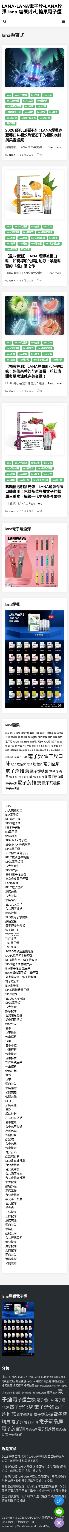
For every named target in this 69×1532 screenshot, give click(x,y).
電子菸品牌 (40, 777)
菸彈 (55, 1393)
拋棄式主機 (20, 757)
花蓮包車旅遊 (13, 1118)
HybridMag (43, 1526)
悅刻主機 (40, 746)
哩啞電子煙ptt (36, 742)
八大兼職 (11, 896)
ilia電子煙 (11, 831)
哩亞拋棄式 (55, 1377)
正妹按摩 (11, 1212)
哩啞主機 (25, 733)
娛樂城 (9, 1139)
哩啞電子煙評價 (51, 742)
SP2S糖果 (11, 994)
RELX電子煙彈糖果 (17, 857)
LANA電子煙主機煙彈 (19, 955)
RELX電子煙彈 (14, 887)
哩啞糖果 (32, 737)
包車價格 (11, 1037)
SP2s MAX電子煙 (16, 840)
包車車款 (11, 1045)
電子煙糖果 (39, 771)
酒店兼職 (11, 891)
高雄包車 (11, 1131)
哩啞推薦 (13, 737)
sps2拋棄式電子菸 (16, 853)
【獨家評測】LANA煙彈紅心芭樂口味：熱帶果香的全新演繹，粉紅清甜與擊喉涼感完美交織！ (34, 371)
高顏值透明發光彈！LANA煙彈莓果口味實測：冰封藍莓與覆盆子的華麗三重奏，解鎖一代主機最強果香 (34, 491)
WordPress (23, 1526)
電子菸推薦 (29, 783)
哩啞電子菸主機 (23, 746)
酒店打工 (11, 1229)
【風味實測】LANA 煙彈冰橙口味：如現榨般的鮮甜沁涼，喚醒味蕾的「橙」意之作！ (33, 261)
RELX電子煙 (12, 819)
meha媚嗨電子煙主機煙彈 (21, 972)
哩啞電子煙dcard (21, 742)
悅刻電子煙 (41, 750)
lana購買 (53, 112)
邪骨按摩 (11, 1182)
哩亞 (46, 1377)
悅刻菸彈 (23, 750)
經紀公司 (11, 1024)
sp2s (8, 806)
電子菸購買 (12, 788)
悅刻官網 (56, 1386)
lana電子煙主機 (28, 118)
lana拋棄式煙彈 (14, 106)
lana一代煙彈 (21, 95)
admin (12, 154)
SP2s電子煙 (12, 849)
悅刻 (34, 746)
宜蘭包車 (11, 1135)
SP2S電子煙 (13, 823)
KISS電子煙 (12, 827)
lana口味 (48, 95)
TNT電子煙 (12, 934)
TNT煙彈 (10, 938)
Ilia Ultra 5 (22, 1377)
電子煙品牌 (18, 764)
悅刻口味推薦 (51, 746)
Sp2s (41, 1377)
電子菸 (13, 777)
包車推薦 (11, 1032)
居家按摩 (11, 1246)
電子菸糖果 (51, 783)
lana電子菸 (45, 118)
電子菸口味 (25, 777)
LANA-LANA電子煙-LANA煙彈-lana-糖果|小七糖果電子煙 (32, 9)
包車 (8, 1028)
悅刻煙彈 (14, 750)
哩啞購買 (52, 737)
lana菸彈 (41, 112)
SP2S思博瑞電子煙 (17, 990)
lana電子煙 (12, 118)
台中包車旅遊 (13, 1126)
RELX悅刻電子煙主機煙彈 (21, 960)
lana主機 (35, 95)
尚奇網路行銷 (13, 1019)
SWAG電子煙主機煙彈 (19, 951)
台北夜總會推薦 (15, 1178)
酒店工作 (11, 1190)
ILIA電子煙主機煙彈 (17, 968)
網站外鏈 (11, 1113)
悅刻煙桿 (8, 1393)
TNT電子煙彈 (13, 1062)
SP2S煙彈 (11, 870)
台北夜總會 (12, 1165)
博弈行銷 (11, 1152)
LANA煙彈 (11, 883)
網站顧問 (11, 836)
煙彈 (49, 1392)
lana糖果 (29, 112)
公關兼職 (11, 1096)
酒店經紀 (11, 900)
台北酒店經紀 (13, 908)
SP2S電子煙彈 (14, 861)
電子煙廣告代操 (15, 925)
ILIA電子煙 (12, 814)
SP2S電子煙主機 (15, 874)
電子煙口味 (45, 1400)
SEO (8, 1075)
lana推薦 (29, 106)
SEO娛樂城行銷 (15, 1160)
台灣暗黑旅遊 (13, 1015)
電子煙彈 (51, 764)
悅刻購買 (31, 750)
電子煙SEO (12, 930)
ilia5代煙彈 (12, 1377)
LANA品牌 (28, 101)
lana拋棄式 (42, 101)
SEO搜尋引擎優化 (16, 917)
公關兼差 (11, 1092)
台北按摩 (11, 1203)
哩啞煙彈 (22, 737)
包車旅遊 (11, 1054)
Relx (30, 1377)
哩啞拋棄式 (58, 1381)
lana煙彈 (42, 106)
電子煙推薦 (17, 771)
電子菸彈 (11, 783)
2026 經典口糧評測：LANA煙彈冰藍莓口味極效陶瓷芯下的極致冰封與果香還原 (33, 135)
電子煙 (35, 756)
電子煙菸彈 (43, 1414)
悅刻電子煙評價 (53, 750)
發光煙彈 (11, 123)
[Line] (59, 1512)
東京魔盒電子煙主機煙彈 (20, 977)
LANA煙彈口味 (14, 112)
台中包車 (11, 1143)
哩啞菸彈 (42, 737)
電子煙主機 (24, 1400)
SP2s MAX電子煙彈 (17, 844)
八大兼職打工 (13, 810)
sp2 (36, 1377)
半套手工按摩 (13, 1199)
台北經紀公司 (13, 1237)
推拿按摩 (11, 1011)
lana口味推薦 (13, 101)
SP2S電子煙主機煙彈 (18, 964)
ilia (7, 733)
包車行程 (11, 1049)
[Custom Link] (59, 1500)
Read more (55, 147)
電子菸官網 (55, 777)
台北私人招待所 (15, 998)
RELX (12, 733)
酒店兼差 (11, 1084)
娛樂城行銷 (12, 1156)
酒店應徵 (11, 1088)
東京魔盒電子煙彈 (16, 878)
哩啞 (18, 733)
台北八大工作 (13, 904)
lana (9, 95)
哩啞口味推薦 (47, 733)
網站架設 (11, 921)
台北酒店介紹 (13, 1173)
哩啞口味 (34, 733)
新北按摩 (11, 1242)
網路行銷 (11, 913)
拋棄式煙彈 (41, 1393)
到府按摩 (11, 1250)
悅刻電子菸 (30, 1393)
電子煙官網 (34, 764)
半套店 (9, 1207)
